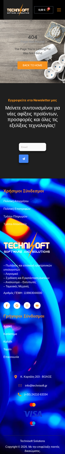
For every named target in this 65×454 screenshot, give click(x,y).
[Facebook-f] (6, 305)
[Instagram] (27, 305)
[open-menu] (59, 10)
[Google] (17, 305)
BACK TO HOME (32, 65)
